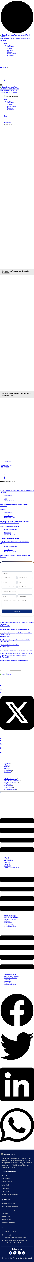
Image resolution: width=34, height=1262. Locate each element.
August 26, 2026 (9, 500)
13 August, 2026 (5, 657)
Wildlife (9, 52)
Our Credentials (8, 861)
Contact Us (7, 864)
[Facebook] (10, 1253)
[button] (17, 835)
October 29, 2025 (9, 517)
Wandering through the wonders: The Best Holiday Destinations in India (14, 522)
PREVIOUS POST (6, 465)
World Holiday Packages (12, 780)
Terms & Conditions (10, 789)
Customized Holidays (11, 782)
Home (5, 43)
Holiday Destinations (10, 530)
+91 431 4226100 (12, 96)
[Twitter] (15, 1253)
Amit (5, 499)
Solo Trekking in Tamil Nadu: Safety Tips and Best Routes (16, 650)
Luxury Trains (8, 786)
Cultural (9, 48)
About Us (6, 857)
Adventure (10, 47)
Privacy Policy (8, 787)
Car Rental (7, 784)
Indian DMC (7, 862)
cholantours (7, 122)
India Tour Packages (10, 779)
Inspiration (10, 55)
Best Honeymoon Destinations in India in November (14, 629)
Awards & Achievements (11, 867)
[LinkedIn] (19, 1253)
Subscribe (3, 67)
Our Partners (8, 859)
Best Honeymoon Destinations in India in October (14, 660)
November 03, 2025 (10, 551)
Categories (7, 45)
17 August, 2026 (5, 646)
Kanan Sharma (8, 516)
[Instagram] (23, 1253)
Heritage (10, 50)
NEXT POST (5, 467)
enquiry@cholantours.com (14, 1235)
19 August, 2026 (5, 636)
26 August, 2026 (5, 626)
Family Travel (11, 53)
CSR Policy (7, 866)
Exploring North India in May (9, 538)
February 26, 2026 (9, 534)
